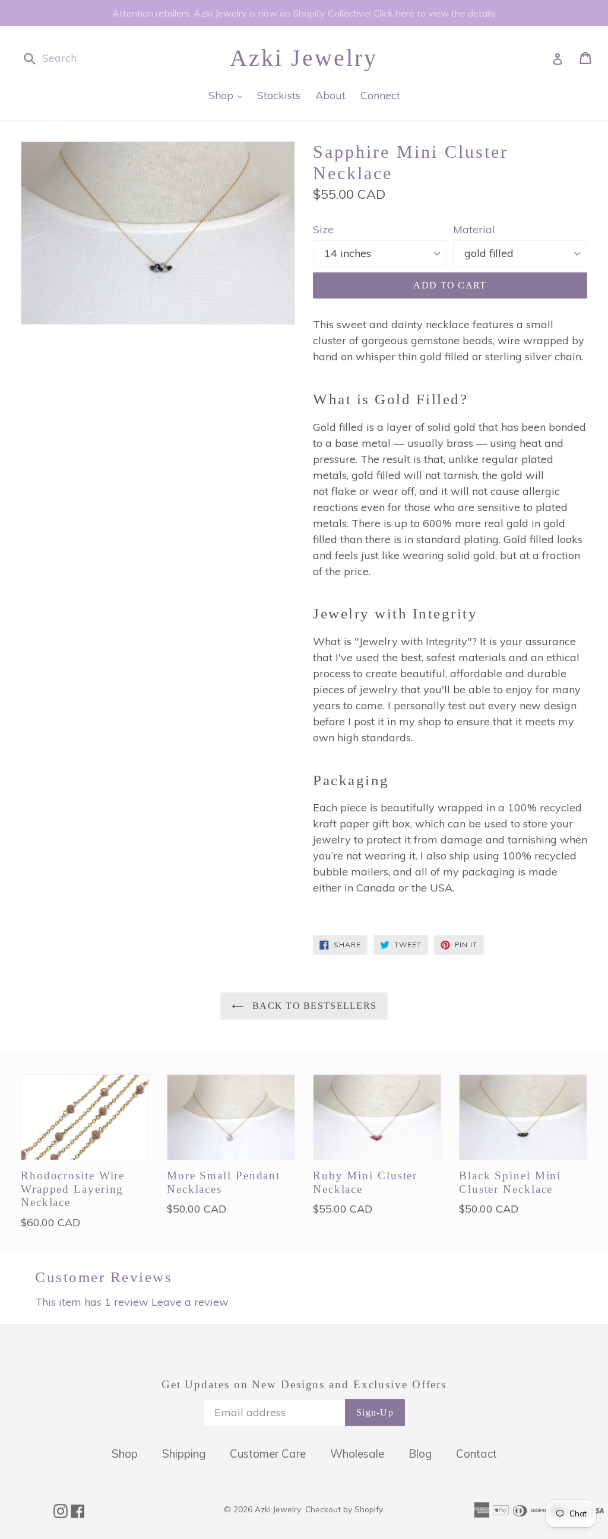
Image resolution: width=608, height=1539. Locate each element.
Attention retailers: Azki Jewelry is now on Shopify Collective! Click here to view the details (304, 13)
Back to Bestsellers (313, 1006)
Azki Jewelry (304, 58)
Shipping (183, 1453)
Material (474, 229)
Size (323, 229)
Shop (228, 95)
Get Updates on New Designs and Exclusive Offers (304, 1384)
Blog (420, 1453)
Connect (380, 95)
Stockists (278, 95)
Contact (476, 1453)
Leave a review (190, 1302)
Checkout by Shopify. (345, 1509)
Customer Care (268, 1453)
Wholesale (357, 1453)
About (330, 95)
